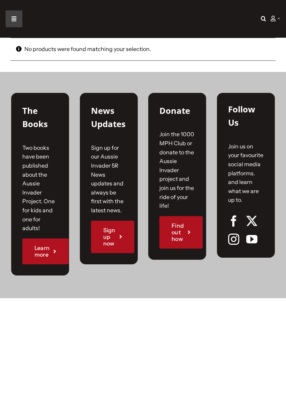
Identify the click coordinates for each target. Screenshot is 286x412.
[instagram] (233, 239)
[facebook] (233, 221)
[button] (263, 19)
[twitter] (251, 221)
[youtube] (251, 239)
